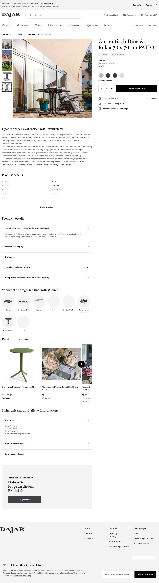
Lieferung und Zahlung (115, 535)
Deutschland (112, 15)
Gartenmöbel (34, 34)
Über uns (88, 533)
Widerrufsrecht (116, 541)
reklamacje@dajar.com (20, 434)
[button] (47, 228)
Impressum (152, 25)
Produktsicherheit (142, 543)
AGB (136, 533)
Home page (6, 34)
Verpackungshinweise (119, 546)
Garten (20, 34)
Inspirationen (137, 25)
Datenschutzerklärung (22, 575)
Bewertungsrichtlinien (144, 538)
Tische (48, 34)
